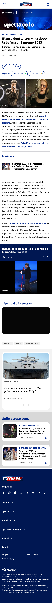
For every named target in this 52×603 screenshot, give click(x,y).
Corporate (6, 555)
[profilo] (48, 4)
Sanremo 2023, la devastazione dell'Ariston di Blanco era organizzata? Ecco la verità (32, 455)
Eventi (5, 538)
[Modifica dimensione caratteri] (18, 66)
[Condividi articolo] (4, 66)
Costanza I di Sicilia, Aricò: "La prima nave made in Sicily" (22, 389)
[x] (21, 492)
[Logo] (26, 4)
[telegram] (32, 492)
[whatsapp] (15, 492)
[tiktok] (44, 492)
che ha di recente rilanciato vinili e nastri (27, 223)
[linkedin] (27, 492)
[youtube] (38, 492)
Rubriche (6, 520)
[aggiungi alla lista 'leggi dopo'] (11, 66)
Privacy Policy (8, 559)
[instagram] (9, 492)
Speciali (6, 511)
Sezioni (5, 502)
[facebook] (3, 492)
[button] (26, 4)
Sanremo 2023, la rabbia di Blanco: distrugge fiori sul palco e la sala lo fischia (32, 431)
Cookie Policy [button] (32, 555)
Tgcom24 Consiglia (11, 529)
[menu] (4, 4)
